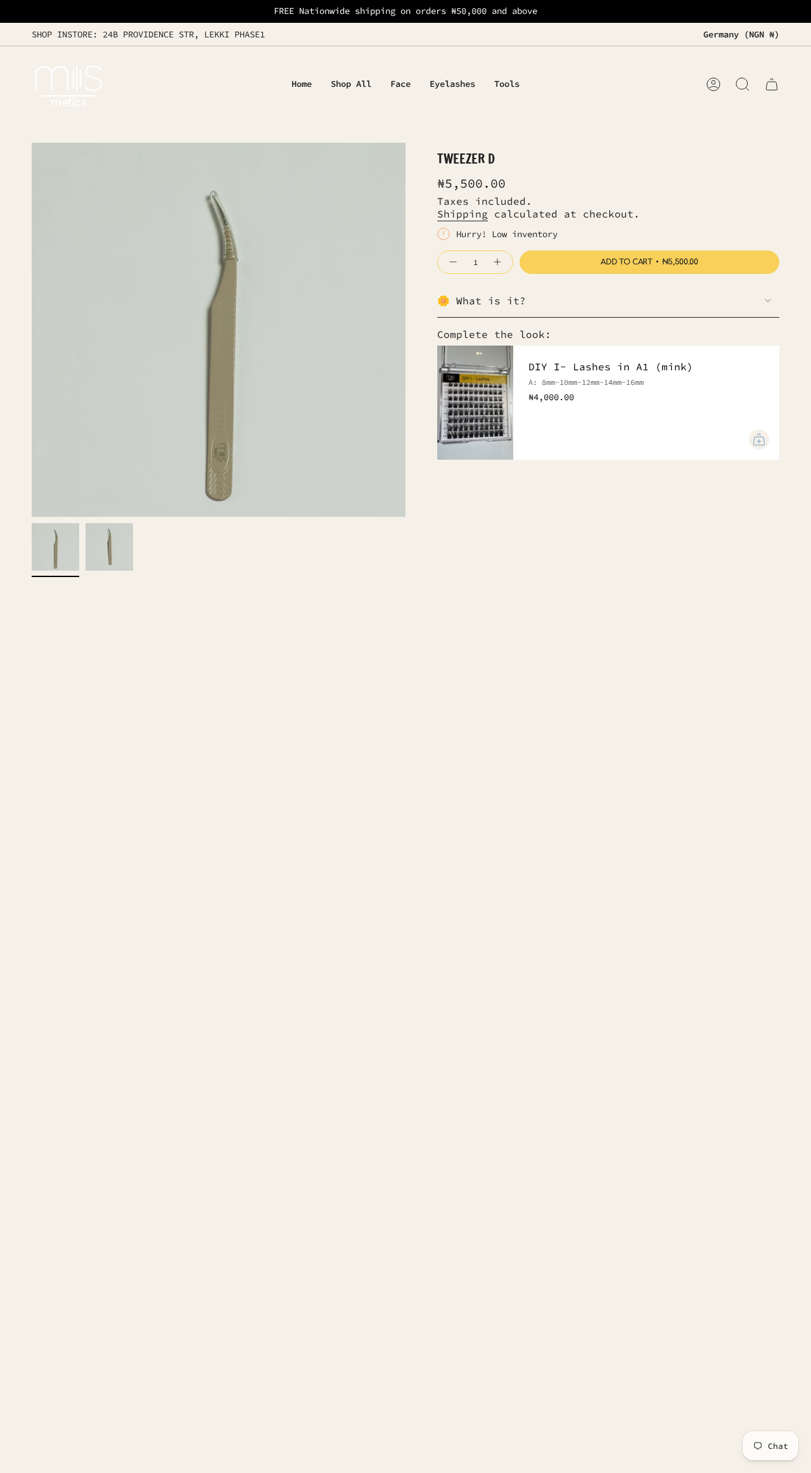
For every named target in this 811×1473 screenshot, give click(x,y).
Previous (31, 329)
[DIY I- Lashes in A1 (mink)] (475, 403)
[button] (400, 84)
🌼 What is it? (481, 300)
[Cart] (771, 84)
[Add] (759, 439)
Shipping (462, 213)
